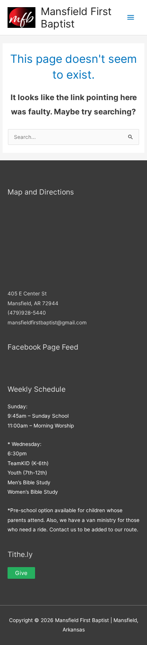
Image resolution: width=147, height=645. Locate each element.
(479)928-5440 (27, 313)
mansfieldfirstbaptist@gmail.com (47, 322)
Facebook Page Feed (43, 346)
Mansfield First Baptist (76, 17)
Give (21, 573)
